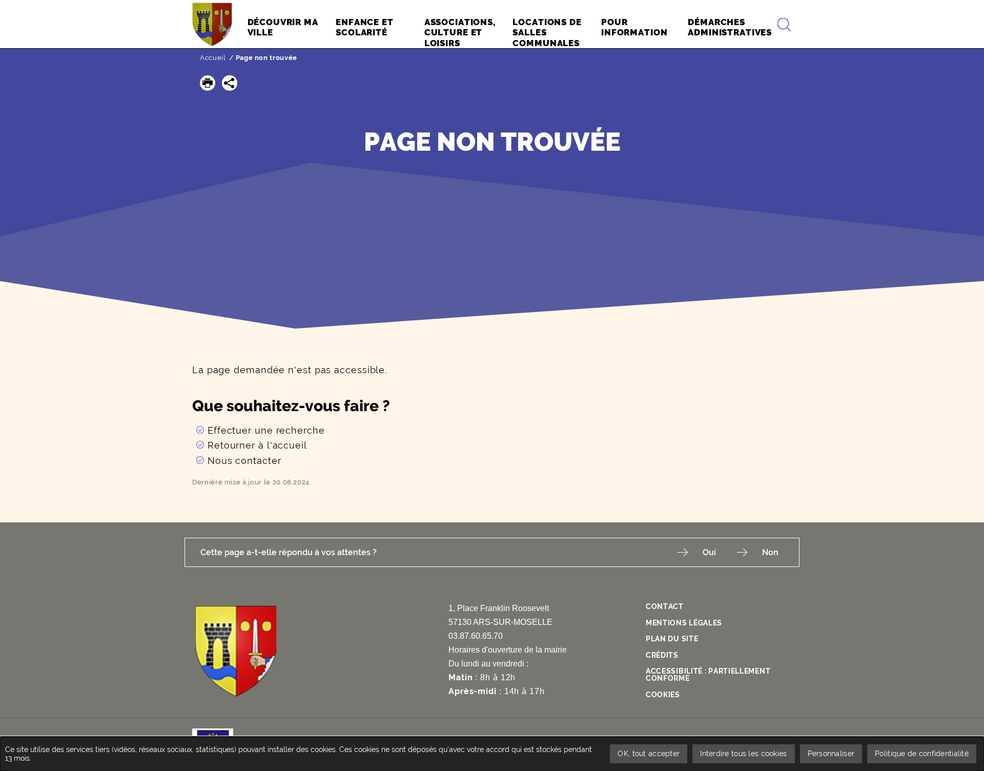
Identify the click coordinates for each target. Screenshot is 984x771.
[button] (207, 83)
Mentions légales (684, 623)
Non (770, 552)
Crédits (662, 655)
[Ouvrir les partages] (229, 83)
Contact (665, 606)
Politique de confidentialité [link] (922, 753)
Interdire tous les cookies (743, 753)
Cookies (663, 695)
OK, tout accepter (649, 753)
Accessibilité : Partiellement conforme (708, 674)
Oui (709, 552)
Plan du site (672, 639)
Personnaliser (831, 753)
